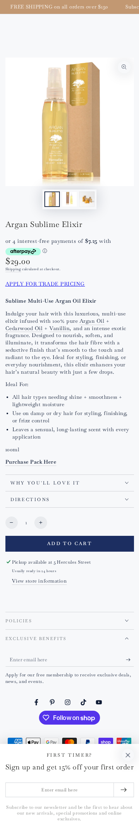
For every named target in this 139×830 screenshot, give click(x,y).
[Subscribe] (130, 659)
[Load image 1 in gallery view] (52, 199)
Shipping (13, 269)
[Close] (128, 755)
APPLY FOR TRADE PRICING (45, 284)
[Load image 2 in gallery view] (69, 199)
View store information (39, 581)
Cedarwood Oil (24, 328)
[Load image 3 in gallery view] (87, 199)
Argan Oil (92, 321)
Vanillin (59, 328)
